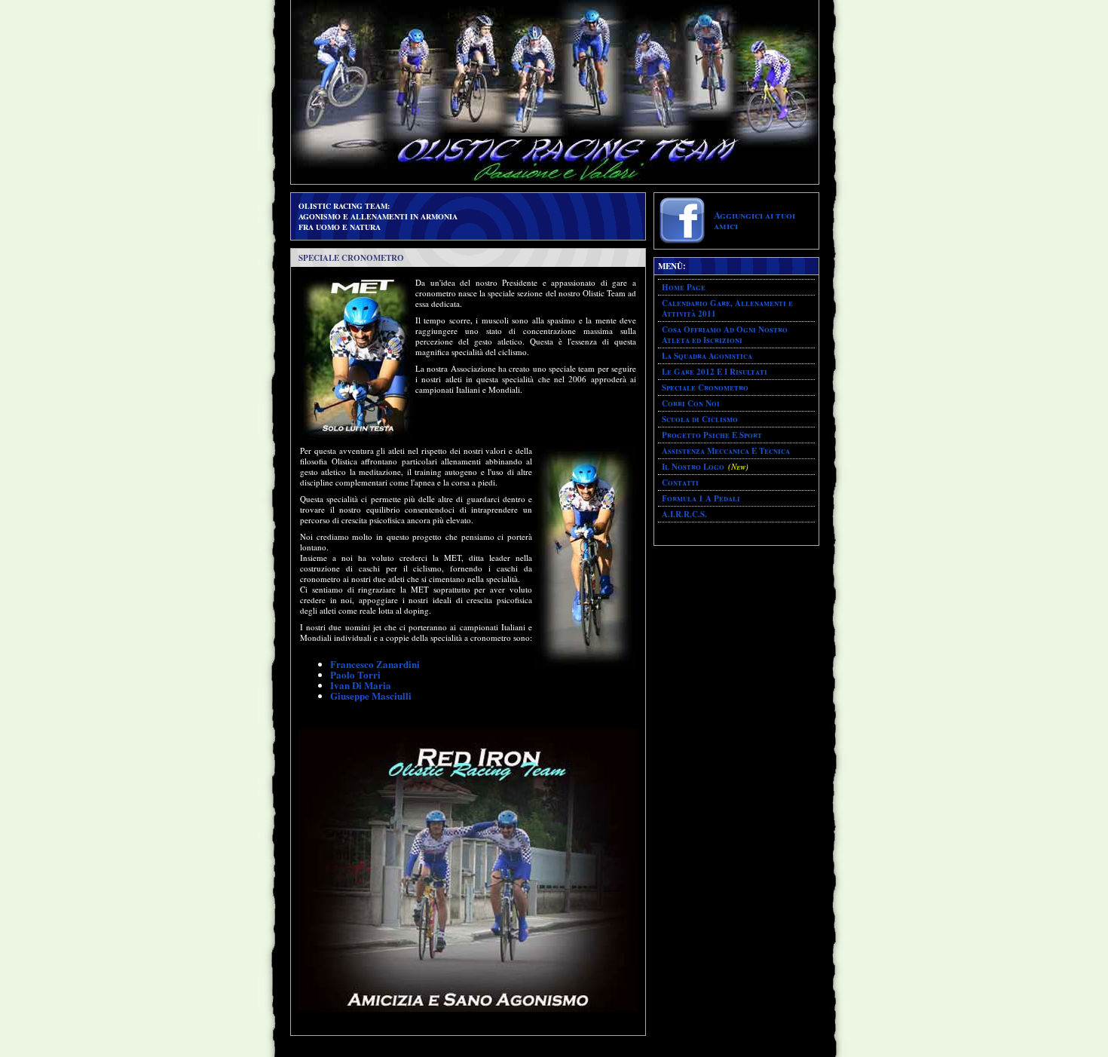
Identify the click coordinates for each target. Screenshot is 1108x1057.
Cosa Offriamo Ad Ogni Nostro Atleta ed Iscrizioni (725, 334)
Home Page (684, 287)
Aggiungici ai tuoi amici (754, 219)
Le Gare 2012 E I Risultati (714, 372)
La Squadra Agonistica (707, 356)
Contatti (680, 482)
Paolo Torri (355, 674)
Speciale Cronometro (705, 387)
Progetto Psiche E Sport (712, 435)
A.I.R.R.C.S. (684, 514)
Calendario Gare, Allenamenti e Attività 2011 (727, 308)
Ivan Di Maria (360, 685)
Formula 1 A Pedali (701, 498)
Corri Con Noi (691, 403)
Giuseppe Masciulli (371, 695)
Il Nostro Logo (693, 467)
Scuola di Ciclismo (700, 419)
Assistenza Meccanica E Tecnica (726, 451)
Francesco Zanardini (375, 664)
